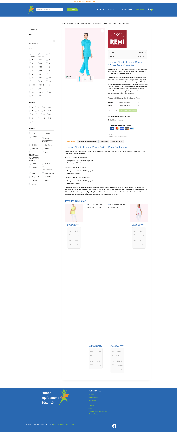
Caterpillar (35, 136)
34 (49, 53)
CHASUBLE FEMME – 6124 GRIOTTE (73, 225)
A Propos (91, 405)
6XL (50, 78)
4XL (33, 96)
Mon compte (92, 400)
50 (41, 67)
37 (50, 107)
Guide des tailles (93, 397)
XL (33, 92)
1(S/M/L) (32, 56)
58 (49, 70)
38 (41, 60)
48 (32, 67)
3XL (50, 92)
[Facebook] (114, 426)
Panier (90, 403)
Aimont (34, 133)
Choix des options (73, 250)
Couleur (110, 102)
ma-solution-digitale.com (60, 424)
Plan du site (73, 424)
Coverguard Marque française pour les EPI (47, 140)
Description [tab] (71, 141)
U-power (34, 180)
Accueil (100, 10)
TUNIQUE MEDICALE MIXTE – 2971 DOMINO (95, 345)
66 (32, 78)
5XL (41, 96)
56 (41, 70)
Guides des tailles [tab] (116, 141)
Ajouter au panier (128, 110)
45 (50, 114)
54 (32, 70)
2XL (41, 92)
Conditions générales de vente (97, 411)
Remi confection (47, 170)
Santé (115, 136)
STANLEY (48, 177)
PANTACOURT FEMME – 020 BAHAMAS (117, 345)
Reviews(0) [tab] (104, 141)
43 (38, 114)
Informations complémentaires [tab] (87, 141)
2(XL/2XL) (41, 56)
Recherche (61, 10)
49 (50, 118)
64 (49, 74)
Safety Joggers (49, 173)
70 (32, 81)
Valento (34, 184)
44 (41, 63)
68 (41, 78)
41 (50, 111)
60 (32, 74)
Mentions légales (93, 414)
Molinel (34, 163)
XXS (33, 85)
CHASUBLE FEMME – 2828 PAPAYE (138, 225)
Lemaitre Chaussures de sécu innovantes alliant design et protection (34, 157)
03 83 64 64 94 (72, 9)
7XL (41, 81)
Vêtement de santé (122, 136)
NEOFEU (47, 163)
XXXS (42, 85)
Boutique (91, 394)
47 (38, 118)
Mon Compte (140, 9)
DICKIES (34, 145)
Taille (110, 105)
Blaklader (47, 133)
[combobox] (41, 29)
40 (49, 60)
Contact (90, 408)
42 (32, 63)
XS (49, 85)
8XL (50, 81)
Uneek (47, 180)
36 (32, 60)
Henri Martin (48, 145)
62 (41, 74)
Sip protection (36, 177)
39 (38, 111)
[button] (102, 30)
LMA (46, 152)
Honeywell (35, 148)
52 (49, 67)
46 (49, 63)
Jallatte (47, 148)
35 (38, 107)
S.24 (33, 173)
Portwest (34, 167)
